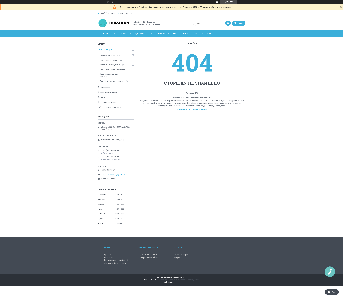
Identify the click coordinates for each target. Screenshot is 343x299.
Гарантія (186, 34)
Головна (104, 34)
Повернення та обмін (167, 34)
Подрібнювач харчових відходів (109, 75)
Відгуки (177, 257)
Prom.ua (184, 277)
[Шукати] (228, 23)
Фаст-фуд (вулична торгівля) (112, 81)
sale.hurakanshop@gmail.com (114, 175)
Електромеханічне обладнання (112, 69)
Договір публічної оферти (115, 263)
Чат (333, 292)
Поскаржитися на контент (167, 280)
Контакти (198, 34)
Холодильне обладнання (110, 65)
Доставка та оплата (144, 34)
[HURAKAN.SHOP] (114, 27)
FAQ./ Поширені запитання (109, 107)
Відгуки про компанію (107, 92)
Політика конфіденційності (116, 260)
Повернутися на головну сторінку (192, 109)
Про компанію (104, 87)
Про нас (211, 34)
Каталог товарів (120, 34)
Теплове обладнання (108, 60)
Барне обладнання (107, 56)
